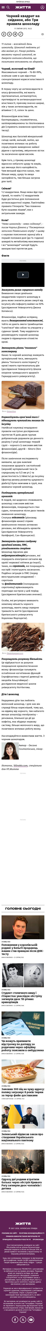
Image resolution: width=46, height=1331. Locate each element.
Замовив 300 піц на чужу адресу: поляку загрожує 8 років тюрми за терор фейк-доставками (23, 1092)
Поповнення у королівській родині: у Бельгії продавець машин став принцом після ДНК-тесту (23, 949)
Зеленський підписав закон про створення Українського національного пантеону (22, 1137)
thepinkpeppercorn (15, 653)
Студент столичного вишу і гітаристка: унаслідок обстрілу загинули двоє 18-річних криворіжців (22, 997)
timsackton (11, 411)
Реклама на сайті (9, 1233)
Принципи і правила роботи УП (17, 1239)
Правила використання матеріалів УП (23, 1236)
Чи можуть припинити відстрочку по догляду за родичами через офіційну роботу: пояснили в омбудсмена (23, 1045)
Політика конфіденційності (31, 1233)
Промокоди (38, 1239)
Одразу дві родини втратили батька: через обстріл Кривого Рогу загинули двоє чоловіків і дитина (22, 1184)
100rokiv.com (20, 765)
